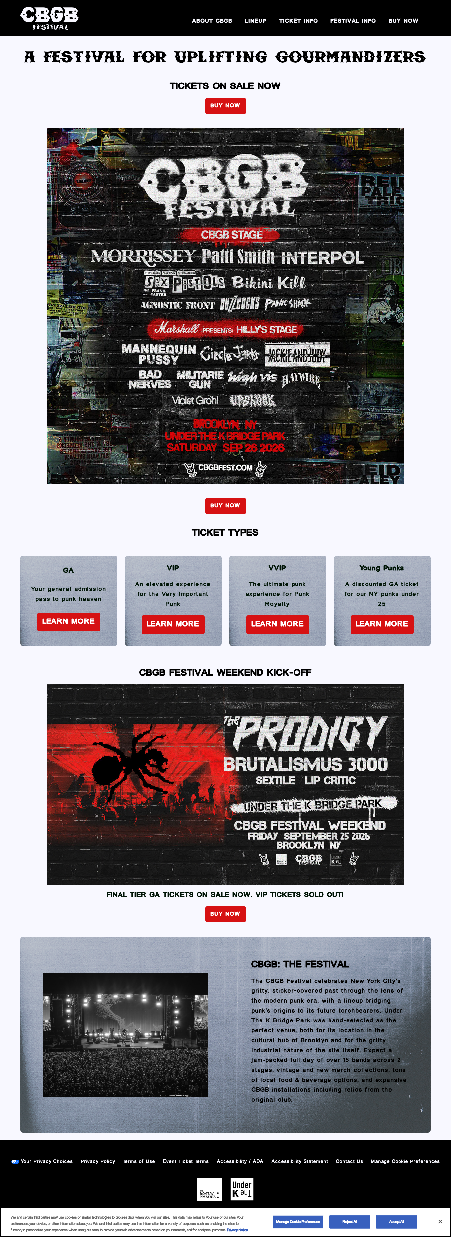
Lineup (256, 21)
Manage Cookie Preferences (298, 1222)
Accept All (396, 1222)
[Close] (440, 1221)
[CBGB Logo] (49, 18)
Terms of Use (139, 1161)
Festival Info (353, 21)
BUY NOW (404, 21)
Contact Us (349, 1161)
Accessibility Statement (300, 1161)
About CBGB (212, 21)
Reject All (350, 1222)
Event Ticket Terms (186, 1161)
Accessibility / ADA (240, 1161)
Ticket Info (299, 21)
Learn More (69, 622)
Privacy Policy (98, 1161)
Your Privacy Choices (47, 1161)
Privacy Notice (237, 1230)
